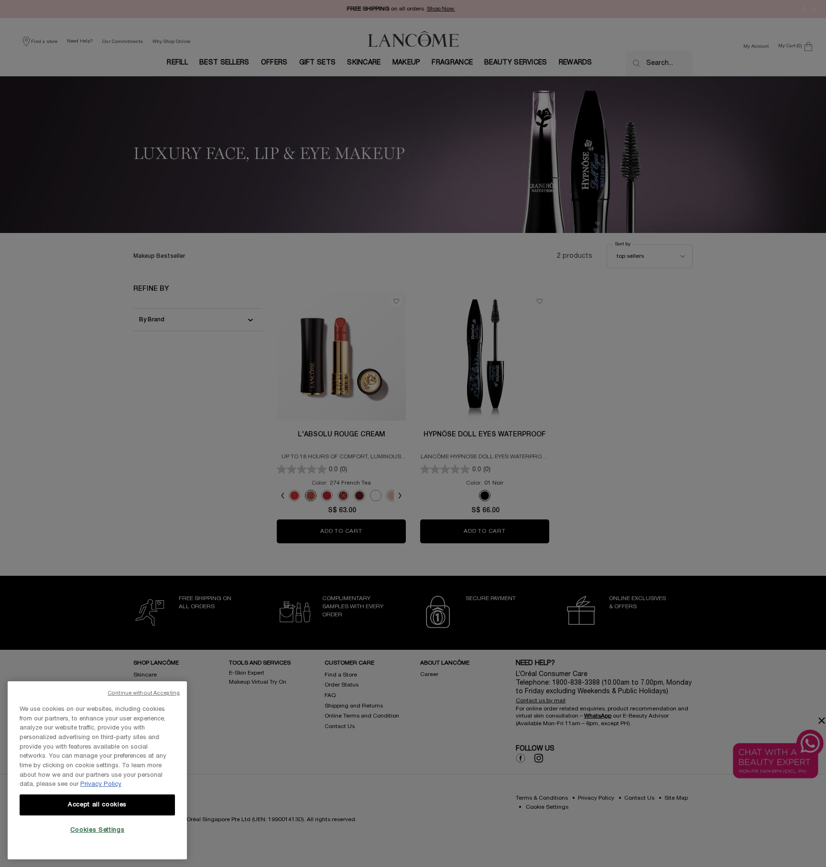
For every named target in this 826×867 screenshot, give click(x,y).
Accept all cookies (97, 805)
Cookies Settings (97, 830)
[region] (97, 770)
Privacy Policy (100, 784)
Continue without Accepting (144, 693)
